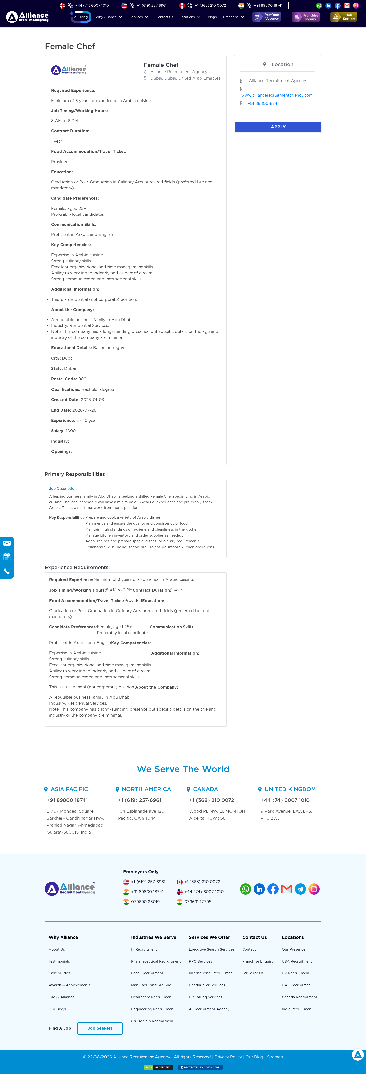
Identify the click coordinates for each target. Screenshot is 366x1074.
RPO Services (200, 961)
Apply (278, 126)
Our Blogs (57, 1009)
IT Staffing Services (205, 997)
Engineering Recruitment (153, 1009)
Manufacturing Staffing (151, 985)
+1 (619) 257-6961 (139, 800)
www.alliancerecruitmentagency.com (277, 95)
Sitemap (275, 1057)
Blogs (212, 17)
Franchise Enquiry (258, 961)
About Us (57, 949)
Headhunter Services (207, 985)
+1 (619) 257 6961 (152, 5)
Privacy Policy (228, 1057)
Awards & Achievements (70, 985)
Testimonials (59, 961)
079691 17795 (197, 901)
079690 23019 (145, 901)
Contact (164, 17)
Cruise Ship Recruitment (152, 1021)
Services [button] (136, 17)
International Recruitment (211, 973)
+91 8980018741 (263, 103)
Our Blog (254, 1057)
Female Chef (161, 65)
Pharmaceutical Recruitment (156, 961)
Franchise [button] (231, 17)
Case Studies (60, 973)
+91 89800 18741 (268, 5)
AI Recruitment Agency (209, 1009)
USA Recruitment (297, 961)
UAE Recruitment (297, 985)
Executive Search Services (211, 949)
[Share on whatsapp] (319, 5)
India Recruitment (297, 1009)
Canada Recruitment (299, 997)
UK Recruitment (296, 973)
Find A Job (60, 1028)
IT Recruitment (144, 949)
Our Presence (293, 949)
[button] (81, 17)
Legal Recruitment (147, 973)
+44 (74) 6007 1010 (92, 5)
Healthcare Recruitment (152, 997)
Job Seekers (100, 1028)
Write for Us (253, 973)
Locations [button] (187, 17)
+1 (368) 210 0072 (210, 5)
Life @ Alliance (61, 997)
